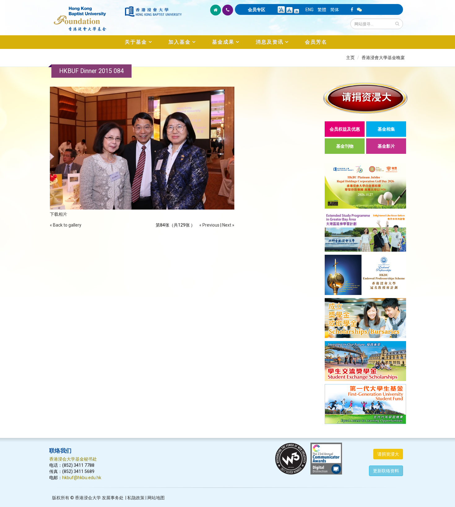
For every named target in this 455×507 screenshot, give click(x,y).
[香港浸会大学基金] (86, 15)
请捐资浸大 (388, 454)
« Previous (209, 225)
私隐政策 (136, 497)
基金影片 (386, 146)
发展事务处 (113, 497)
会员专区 (256, 9)
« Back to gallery (65, 225)
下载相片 (58, 214)
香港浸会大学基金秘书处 (73, 459)
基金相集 (386, 129)
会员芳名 (316, 42)
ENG (310, 9)
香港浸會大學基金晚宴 (383, 57)
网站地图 (156, 497)
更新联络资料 (386, 470)
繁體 (322, 9)
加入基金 (179, 42)
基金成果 (223, 42)
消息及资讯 (270, 42)
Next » (228, 225)
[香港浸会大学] (153, 11)
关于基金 (136, 42)
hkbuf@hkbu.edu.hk (81, 477)
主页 (350, 57)
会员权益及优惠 (345, 129)
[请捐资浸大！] (365, 98)
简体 (334, 9)
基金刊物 (344, 146)
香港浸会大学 (88, 497)
